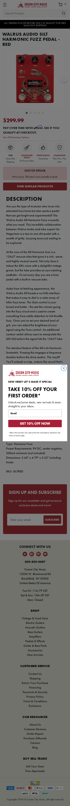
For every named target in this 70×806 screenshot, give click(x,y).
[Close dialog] (63, 368)
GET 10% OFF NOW (35, 423)
